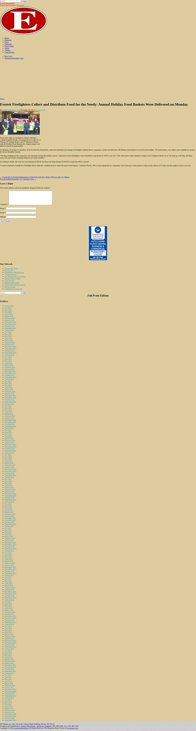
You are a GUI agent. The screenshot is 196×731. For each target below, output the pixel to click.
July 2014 (8, 602)
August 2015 (9, 575)
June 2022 (8, 408)
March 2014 (9, 610)
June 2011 (8, 677)
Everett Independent (7, 3)
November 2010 (10, 692)
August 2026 (9, 306)
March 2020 (9, 463)
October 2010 (9, 694)
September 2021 (10, 426)
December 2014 (10, 592)
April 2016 (8, 559)
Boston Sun (9, 270)
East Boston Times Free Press (15, 277)
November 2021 (10, 422)
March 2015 (9, 585)
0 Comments (40, 110)
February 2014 (10, 612)
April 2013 (8, 632)
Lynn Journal (9, 281)
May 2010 (8, 704)
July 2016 (8, 553)
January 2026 (9, 320)
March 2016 (9, 561)
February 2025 (10, 342)
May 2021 (8, 434)
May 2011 (8, 679)
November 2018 (10, 496)
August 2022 (9, 404)
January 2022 (9, 418)
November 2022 (10, 398)
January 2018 (9, 516)
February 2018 (10, 514)
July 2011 (8, 675)
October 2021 (9, 424)
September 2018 (10, 500)
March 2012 (9, 659)
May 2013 (8, 630)
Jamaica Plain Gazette (12, 279)
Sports (7, 48)
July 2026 (8, 308)
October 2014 (9, 596)
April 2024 (8, 363)
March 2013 (9, 634)
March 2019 (9, 487)
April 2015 (8, 583)
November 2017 (10, 520)
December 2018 (10, 494)
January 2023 (9, 393)
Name (3, 208)
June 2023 (8, 383)
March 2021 (9, 438)
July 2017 (8, 528)
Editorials (8, 40)
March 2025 (9, 340)
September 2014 (10, 598)
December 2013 (10, 616)
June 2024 (8, 359)
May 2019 (8, 483)
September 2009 (10, 720)
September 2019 (10, 475)
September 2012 (10, 647)
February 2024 (10, 367)
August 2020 (9, 453)
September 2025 (10, 328)
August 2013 (9, 624)
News (7, 42)
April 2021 (8, 436)
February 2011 (10, 685)
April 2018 (8, 510)
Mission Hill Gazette (12, 283)
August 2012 (9, 649)
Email (3, 213)
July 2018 (8, 504)
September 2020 (10, 451)
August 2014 (9, 600)
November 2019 (10, 471)
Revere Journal (10, 287)
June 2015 (8, 579)
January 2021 (9, 442)
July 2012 (8, 651)
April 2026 (8, 314)
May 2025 (8, 336)
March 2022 (9, 414)
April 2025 (8, 338)
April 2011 (8, 681)
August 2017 (9, 526)
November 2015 (10, 569)
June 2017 (8, 530)
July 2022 (8, 406)
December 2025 (10, 322)
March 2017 (9, 536)
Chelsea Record (10, 275)
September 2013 (10, 622)
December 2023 (10, 371)
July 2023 (8, 381)
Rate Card (8, 56)
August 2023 (9, 379)
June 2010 (8, 702)
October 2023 (9, 375)
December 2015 (10, 567)
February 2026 (10, 318)
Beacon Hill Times (11, 268)
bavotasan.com (72, 728)
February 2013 (10, 636)
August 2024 (9, 355)
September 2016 (10, 549)
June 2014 (8, 604)
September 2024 (10, 353)
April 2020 (8, 461)
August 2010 (9, 698)
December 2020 (10, 445)
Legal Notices (10, 52)
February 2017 (10, 538)
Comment (4, 204)
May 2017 (8, 532)
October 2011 (9, 669)
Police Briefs (9, 46)
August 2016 (9, 551)
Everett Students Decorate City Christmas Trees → (18, 179)
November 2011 (10, 667)
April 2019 (8, 485)
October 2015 (9, 571)
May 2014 (8, 606)
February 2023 (10, 391)
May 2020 (8, 459)
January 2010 (9, 712)
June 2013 (8, 628)
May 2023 (8, 385)
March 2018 (9, 512)
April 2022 (8, 412)
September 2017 (10, 524)
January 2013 (9, 638)
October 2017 (9, 522)
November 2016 (10, 545)
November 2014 (10, 594)
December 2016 (10, 543)
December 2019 (10, 469)
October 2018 (9, 498)
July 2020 (8, 455)
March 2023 (9, 389)
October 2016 (9, 547)
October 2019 (9, 473)
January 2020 (9, 467)
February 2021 (10, 440)
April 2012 (8, 657)
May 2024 (8, 361)
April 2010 (8, 706)
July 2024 (8, 357)
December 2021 (10, 420)
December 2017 (10, 518)
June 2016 (8, 555)
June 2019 (8, 481)
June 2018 (8, 506)
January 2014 (9, 614)
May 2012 (8, 655)
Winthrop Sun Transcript (13, 289)
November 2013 (10, 618)
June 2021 (8, 432)
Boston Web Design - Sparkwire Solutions (36, 726)
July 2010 (8, 700)
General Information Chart (14, 58)
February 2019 (10, 489)
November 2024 (10, 349)
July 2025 (8, 332)
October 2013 (9, 620)
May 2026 (8, 312)
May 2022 (8, 410)
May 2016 (8, 557)
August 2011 (9, 673)
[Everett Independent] (23, 34)
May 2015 (8, 581)
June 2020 (8, 457)
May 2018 (8, 508)
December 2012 (10, 641)
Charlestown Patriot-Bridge (14, 272)
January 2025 (9, 344)
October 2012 (9, 645)
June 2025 (8, 334)
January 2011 (9, 687)
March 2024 (9, 365)
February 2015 (10, 587)
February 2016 (10, 563)
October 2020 (9, 449)
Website (3, 217)
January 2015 (9, 589)
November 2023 (10, 373)
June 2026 (8, 310)
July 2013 (8, 626)
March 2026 (9, 316)
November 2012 (10, 643)
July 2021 (8, 430)
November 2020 (10, 447)
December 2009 (10, 714)
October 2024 (9, 351)
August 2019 (9, 477)
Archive (7, 50)
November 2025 (10, 324)
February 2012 (10, 661)
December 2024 (10, 347)
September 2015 (10, 573)
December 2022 (10, 396)
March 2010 (9, 708)
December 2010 (10, 690)
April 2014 (8, 608)
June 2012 (8, 653)
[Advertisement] (98, 80)
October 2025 (9, 326)
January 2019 (9, 491)
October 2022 (9, 400)
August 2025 (9, 330)
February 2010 (10, 710)
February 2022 (10, 416)
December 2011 (10, 665)
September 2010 (10, 696)
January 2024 (9, 369)
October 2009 (9, 718)
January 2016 (9, 565)
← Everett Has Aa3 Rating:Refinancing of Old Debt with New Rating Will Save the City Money (34, 177)
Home (7, 38)
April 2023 (8, 387)
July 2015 (8, 577)
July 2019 (8, 479)
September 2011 (10, 671)
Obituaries (8, 44)
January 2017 (9, 540)
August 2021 (9, 428)
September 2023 (10, 377)
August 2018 (9, 502)
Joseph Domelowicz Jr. (10, 110)
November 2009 (10, 716)
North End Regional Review (15, 285)
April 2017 (8, 534)
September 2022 (10, 402)
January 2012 (9, 663)
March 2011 (9, 683)
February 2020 (10, 465)
